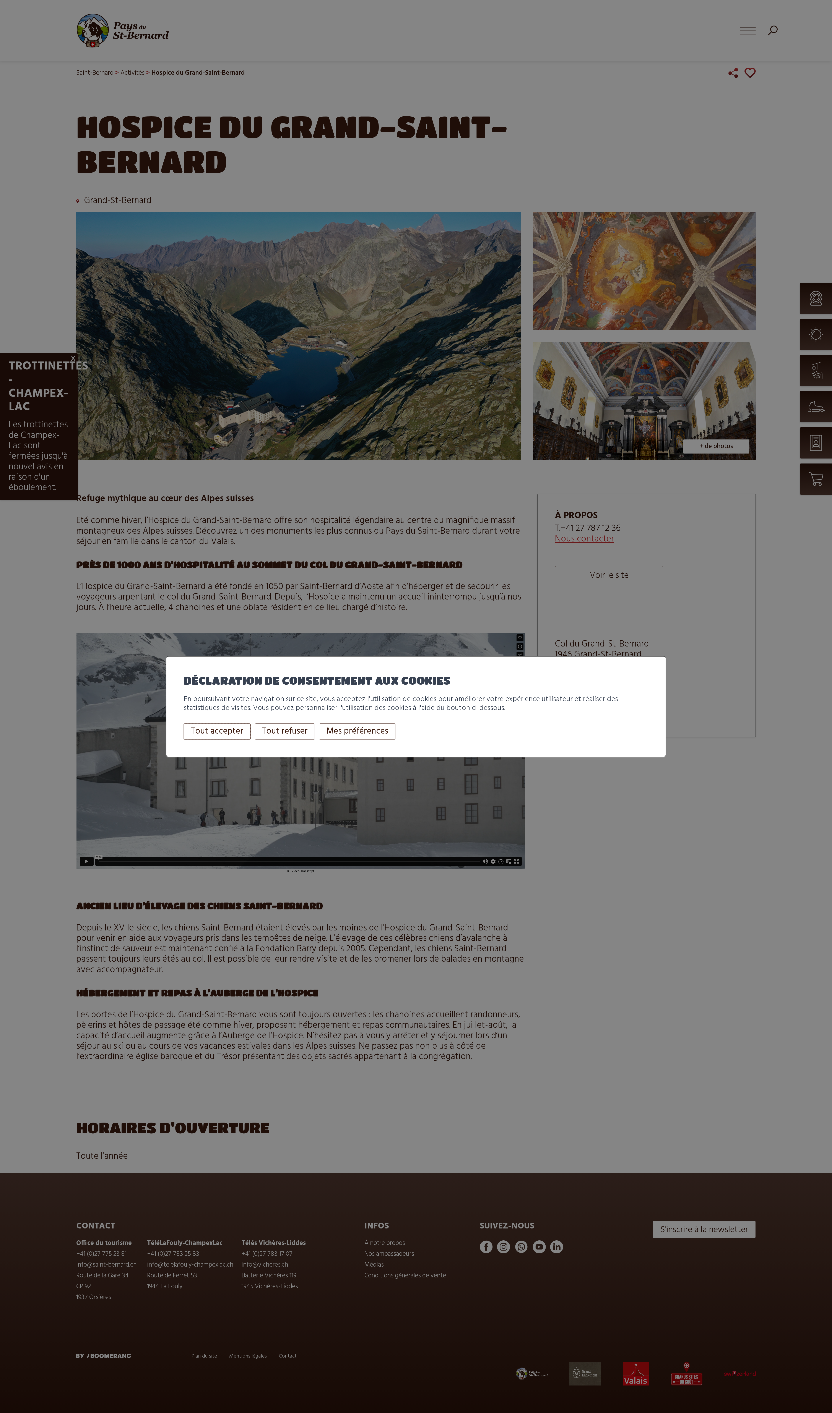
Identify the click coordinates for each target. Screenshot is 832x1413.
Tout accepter (217, 732)
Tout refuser (285, 732)
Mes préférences (357, 732)
